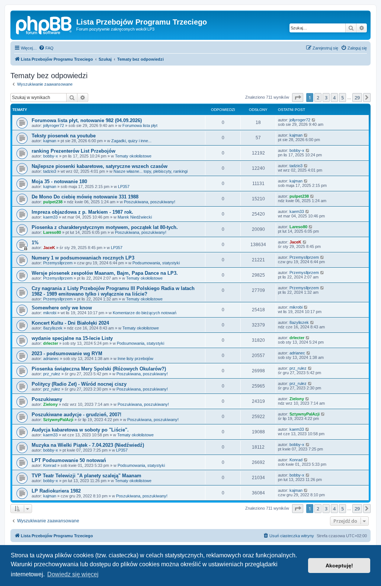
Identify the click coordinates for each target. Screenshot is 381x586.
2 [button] (318, 97)
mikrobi (49, 312)
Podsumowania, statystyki (156, 263)
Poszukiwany (47, 399)
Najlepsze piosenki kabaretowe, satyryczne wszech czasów (99, 166)
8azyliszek (53, 328)
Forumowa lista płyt (139, 125)
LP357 (123, 186)
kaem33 (50, 217)
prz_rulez (51, 374)
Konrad (49, 465)
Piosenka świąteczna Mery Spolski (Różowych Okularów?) (99, 369)
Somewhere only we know (62, 307)
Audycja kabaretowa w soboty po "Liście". (80, 430)
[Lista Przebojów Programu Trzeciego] (44, 24)
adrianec (51, 358)
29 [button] (357, 97)
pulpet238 (53, 202)
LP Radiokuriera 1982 (56, 491)
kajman (49, 140)
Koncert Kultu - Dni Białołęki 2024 (70, 323)
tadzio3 (49, 171)
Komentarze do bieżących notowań (144, 312)
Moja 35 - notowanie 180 (59, 181)
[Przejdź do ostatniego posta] (313, 120)
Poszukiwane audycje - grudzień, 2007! (76, 414)
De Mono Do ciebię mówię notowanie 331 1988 (85, 197)
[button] (297, 97)
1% (35, 242)
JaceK (49, 247)
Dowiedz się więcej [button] (73, 574)
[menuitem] (46, 48)
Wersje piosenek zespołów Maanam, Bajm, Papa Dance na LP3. (105, 273)
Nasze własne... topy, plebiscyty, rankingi (150, 171)
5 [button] (342, 97)
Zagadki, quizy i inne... (131, 140)
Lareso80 (52, 232)
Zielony (50, 404)
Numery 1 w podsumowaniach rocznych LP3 (83, 258)
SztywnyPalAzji (58, 419)
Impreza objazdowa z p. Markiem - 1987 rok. (82, 212)
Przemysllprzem (58, 263)
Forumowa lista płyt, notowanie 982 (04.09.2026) (87, 120)
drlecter (50, 343)
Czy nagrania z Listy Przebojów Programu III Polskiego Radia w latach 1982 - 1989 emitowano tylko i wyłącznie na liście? (113, 291)
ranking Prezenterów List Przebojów (73, 151)
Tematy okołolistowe (133, 156)
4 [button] (334, 97)
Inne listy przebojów (135, 358)
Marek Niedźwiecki (135, 217)
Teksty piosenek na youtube (64, 135)
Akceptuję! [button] (339, 566)
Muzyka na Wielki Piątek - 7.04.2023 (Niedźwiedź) (88, 445)
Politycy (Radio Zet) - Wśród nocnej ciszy (79, 384)
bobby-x (50, 156)
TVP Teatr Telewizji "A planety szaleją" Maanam (86, 475)
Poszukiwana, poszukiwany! (149, 202)
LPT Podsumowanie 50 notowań (69, 460)
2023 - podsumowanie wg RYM (67, 353)
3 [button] (326, 97)
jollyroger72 (53, 125)
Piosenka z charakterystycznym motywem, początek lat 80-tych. (105, 227)
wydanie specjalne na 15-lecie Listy (72, 338)
